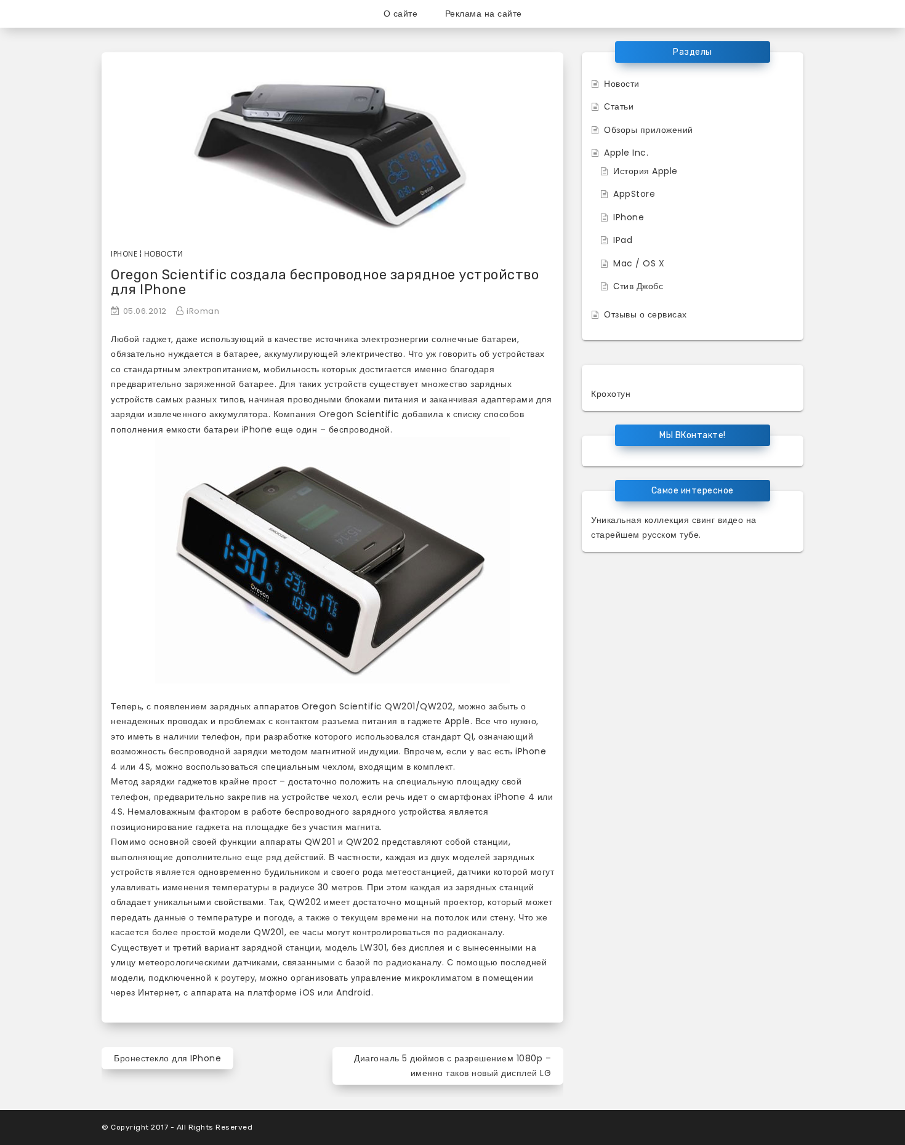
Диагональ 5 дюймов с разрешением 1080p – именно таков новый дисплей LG (452, 1066)
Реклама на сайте (483, 13)
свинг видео (718, 520)
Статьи (619, 106)
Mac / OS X (638, 263)
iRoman (203, 311)
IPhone (628, 217)
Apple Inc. (626, 152)
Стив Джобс (638, 286)
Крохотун (610, 394)
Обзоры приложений (648, 130)
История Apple (645, 171)
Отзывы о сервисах (645, 314)
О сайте (401, 13)
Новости (163, 254)
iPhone (124, 254)
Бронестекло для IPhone (167, 1058)
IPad (622, 240)
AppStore (634, 194)
